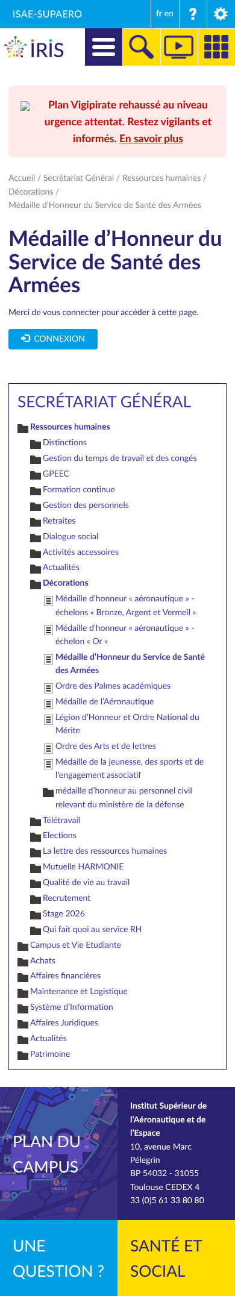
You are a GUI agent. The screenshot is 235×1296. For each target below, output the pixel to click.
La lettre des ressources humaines (105, 851)
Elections (60, 835)
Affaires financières (65, 975)
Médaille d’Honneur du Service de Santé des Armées (130, 663)
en (169, 13)
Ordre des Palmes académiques (113, 686)
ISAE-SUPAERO (48, 13)
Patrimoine (50, 1054)
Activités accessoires (81, 552)
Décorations (30, 192)
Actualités (61, 567)
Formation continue (79, 489)
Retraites (59, 521)
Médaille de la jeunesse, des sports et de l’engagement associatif (129, 768)
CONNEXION (57, 339)
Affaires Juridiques (64, 1022)
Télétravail (61, 820)
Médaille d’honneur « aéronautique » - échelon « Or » (125, 634)
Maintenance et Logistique (79, 991)
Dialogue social (70, 536)
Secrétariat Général (78, 178)
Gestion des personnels (86, 505)
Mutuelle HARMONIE (83, 866)
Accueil (21, 178)
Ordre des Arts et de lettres (105, 746)
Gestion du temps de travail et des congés (119, 458)
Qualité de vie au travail (86, 882)
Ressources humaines (161, 178)
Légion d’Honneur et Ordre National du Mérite (127, 724)
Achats (42, 960)
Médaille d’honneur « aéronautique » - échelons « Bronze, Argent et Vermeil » (125, 605)
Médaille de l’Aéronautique (104, 701)
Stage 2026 (64, 913)
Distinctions (65, 442)
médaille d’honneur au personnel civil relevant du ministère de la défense (123, 797)
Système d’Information (71, 1007)
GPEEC (56, 474)
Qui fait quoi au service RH (92, 929)
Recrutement (66, 898)
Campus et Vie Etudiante (75, 945)
